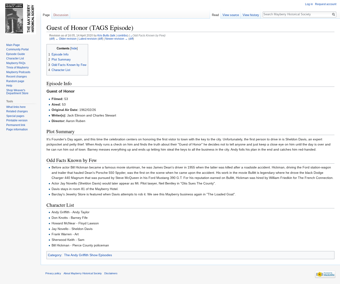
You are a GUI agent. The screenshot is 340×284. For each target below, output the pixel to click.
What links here (16, 107)
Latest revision (88, 38)
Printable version (17, 120)
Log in (309, 4)
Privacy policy (53, 273)
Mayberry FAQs (15, 63)
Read (215, 15)
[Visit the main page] (20, 18)
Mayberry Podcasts (18, 72)
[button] (50, 48)
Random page (15, 81)
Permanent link (15, 125)
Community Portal (17, 49)
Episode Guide (15, 54)
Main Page (13, 45)
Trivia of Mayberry (17, 67)
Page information (17, 129)
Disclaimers (110, 273)
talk (113, 35)
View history (251, 15)
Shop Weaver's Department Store (17, 92)
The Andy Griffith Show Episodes (88, 255)
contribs (122, 35)
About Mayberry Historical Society (83, 273)
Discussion (60, 15)
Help (9, 85)
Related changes (17, 111)
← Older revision (66, 38)
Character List (15, 58)
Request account (325, 4)
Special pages (15, 116)
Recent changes (16, 76)
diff (52, 38)
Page (46, 15)
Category (54, 255)
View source (231, 15)
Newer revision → (116, 38)
